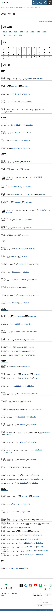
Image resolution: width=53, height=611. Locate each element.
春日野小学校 (15, 148)
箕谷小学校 (13, 256)
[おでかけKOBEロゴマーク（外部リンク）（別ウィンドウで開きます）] (50, 589)
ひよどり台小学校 (23, 264)
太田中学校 (37, 374)
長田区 (32, 32)
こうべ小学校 (13, 140)
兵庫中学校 (9, 212)
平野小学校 (14, 568)
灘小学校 (29, 78)
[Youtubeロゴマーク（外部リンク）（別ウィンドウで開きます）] (35, 585)
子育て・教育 (7, 7)
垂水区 (44, 32)
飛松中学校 (39, 409)
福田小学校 (15, 527)
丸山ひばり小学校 (19, 316)
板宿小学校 (28, 409)
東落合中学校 (26, 366)
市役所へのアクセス (37, 594)
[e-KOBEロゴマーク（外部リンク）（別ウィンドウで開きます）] (45, 589)
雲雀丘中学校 (32, 316)
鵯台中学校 (36, 264)
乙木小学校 (25, 496)
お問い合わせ (49, 595)
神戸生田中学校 (26, 140)
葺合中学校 (27, 148)
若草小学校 (16, 401)
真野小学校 (17, 324)
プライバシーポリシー (42, 605)
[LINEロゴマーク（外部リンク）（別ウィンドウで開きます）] (40, 585)
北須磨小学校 (38, 450)
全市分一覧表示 (18, 35)
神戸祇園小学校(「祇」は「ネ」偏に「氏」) (22, 194)
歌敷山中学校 (39, 519)
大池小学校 (15, 272)
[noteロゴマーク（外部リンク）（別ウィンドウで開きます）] (45, 585)
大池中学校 (26, 272)
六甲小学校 (17, 102)
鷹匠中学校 (26, 86)
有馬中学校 (32, 249)
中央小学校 (17, 133)
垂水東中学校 (36, 496)
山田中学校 (24, 256)
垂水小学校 (16, 504)
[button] (34, 2)
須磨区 (38, 32)
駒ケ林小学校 (17, 339)
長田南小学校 (19, 351)
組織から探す (49, 594)
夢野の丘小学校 (15, 169)
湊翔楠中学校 (29, 125)
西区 (4, 35)
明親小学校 (17, 202)
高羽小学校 (15, 86)
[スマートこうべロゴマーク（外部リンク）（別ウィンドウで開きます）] (50, 585)
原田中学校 (40, 78)
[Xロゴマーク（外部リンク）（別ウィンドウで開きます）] (21, 585)
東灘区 (5, 32)
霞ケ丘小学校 (33, 523)
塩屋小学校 (29, 547)
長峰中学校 (28, 102)
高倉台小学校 (21, 417)
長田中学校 (28, 324)
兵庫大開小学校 (46, 210)
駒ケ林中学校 (30, 339)
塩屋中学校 (40, 547)
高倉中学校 (33, 417)
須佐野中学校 (27, 161)
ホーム (2, 7)
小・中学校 (16, 7)
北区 (27, 32)
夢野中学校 (27, 169)
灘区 (10, 32)
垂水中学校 (27, 504)
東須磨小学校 (46, 432)
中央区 (15, 32)
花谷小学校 (15, 366)
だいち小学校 (25, 374)
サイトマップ (41, 600)
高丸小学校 (28, 539)
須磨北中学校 (27, 401)
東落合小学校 (17, 386)
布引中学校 (28, 133)
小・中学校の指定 (22, 7)
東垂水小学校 (27, 535)
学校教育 (11, 7)
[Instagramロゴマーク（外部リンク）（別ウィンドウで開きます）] (30, 585)
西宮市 (10, 35)
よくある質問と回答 (37, 595)
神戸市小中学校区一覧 (30, 7)
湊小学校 (18, 125)
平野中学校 (25, 568)
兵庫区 (21, 32)
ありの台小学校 (20, 249)
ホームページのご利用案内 (43, 602)
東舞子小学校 (27, 519)
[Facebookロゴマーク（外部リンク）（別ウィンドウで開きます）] (25, 585)
